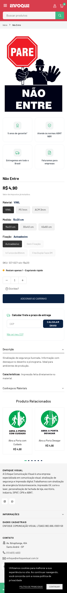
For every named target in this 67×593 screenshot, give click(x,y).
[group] (33, 72)
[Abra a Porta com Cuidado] (17, 422)
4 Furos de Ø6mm (15, 252)
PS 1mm (23, 209)
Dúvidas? (13, 288)
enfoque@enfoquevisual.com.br (22, 558)
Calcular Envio (53, 324)
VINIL (8, 209)
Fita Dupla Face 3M (42, 252)
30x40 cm (28, 226)
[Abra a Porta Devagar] (49, 422)
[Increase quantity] (22, 280)
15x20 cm (10, 226)
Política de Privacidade (31, 586)
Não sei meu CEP (15, 334)
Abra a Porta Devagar (50, 440)
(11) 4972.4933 (13, 552)
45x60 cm (46, 226)
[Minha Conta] (54, 6)
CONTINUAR (54, 586)
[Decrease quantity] (7, 280)
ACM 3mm (40, 209)
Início (5, 25)
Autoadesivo (12, 243)
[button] (5, 6)
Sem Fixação (34, 243)
